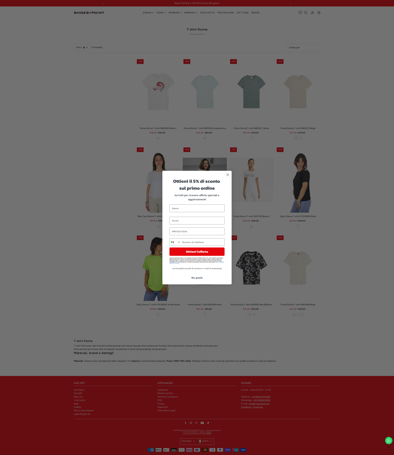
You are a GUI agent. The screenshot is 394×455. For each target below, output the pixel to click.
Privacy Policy (219, 262)
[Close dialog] (227, 174)
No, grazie (197, 277)
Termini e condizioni (174, 263)
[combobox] (175, 242)
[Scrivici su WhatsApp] (388, 440)
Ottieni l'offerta (197, 251)
